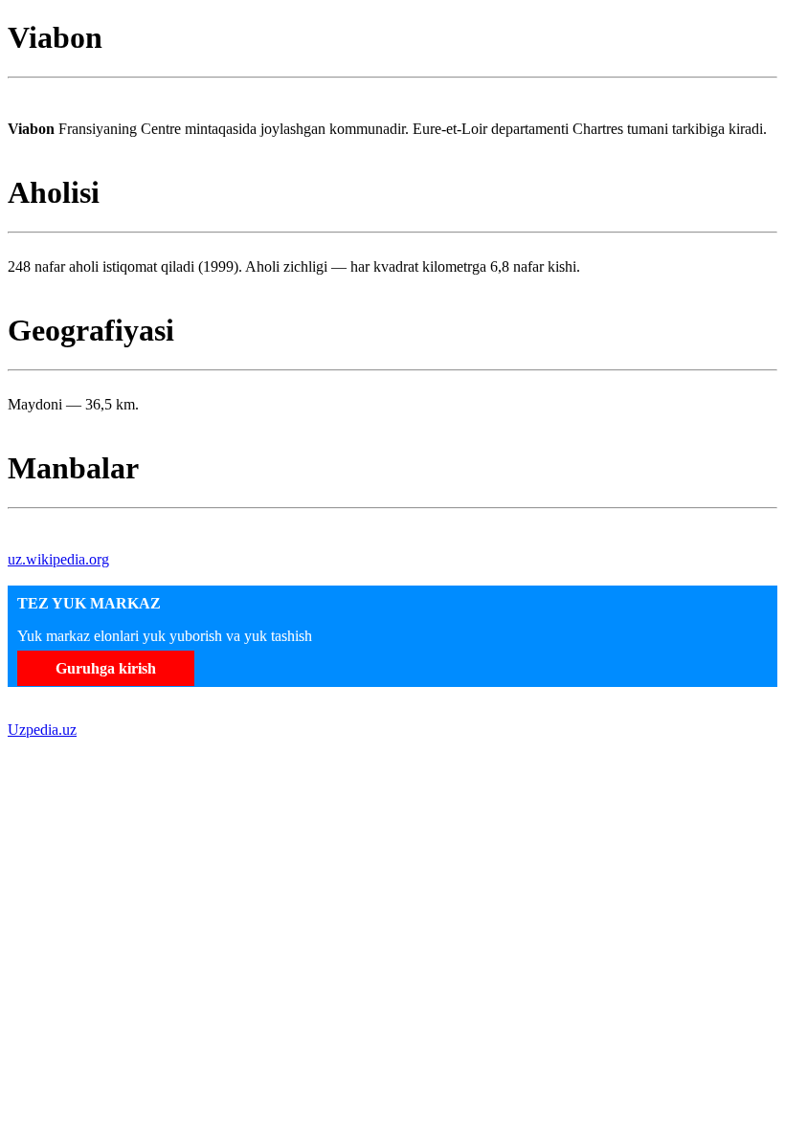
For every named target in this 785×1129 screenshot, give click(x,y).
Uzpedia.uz (42, 729)
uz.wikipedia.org (58, 559)
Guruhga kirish (106, 668)
